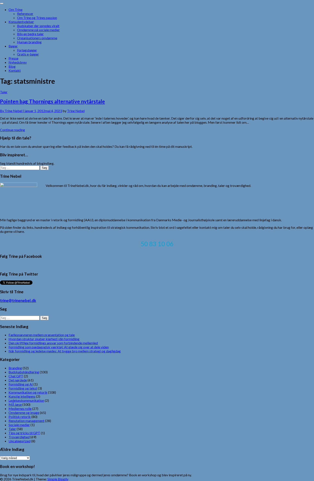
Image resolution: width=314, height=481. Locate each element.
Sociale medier (19, 425)
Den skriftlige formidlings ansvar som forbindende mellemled (53, 343)
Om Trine (15, 9)
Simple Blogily (57, 479)
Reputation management (26, 421)
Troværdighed (19, 437)
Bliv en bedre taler (30, 34)
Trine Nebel (76, 111)
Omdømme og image (24, 413)
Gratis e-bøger (28, 54)
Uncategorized (20, 441)
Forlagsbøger (27, 50)
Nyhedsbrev (18, 62)
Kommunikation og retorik (28, 392)
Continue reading (12, 130)
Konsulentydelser (21, 22)
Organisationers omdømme (37, 38)
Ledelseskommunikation (26, 400)
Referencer (25, 14)
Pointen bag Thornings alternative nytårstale (52, 101)
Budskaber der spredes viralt (38, 26)
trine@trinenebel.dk (18, 300)
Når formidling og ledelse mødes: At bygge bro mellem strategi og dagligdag (65, 351)
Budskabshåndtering (24, 372)
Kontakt (15, 70)
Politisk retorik (20, 417)
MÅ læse (15, 404)
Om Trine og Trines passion (37, 18)
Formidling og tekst (23, 388)
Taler (3, 92)
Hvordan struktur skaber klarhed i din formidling (44, 339)
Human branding (29, 42)
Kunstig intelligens (22, 396)
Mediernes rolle (20, 408)
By (12, 111)
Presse (13, 58)
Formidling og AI (21, 384)
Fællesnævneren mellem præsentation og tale (42, 335)
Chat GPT (16, 376)
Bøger (13, 46)
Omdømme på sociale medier (38, 30)
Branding (15, 368)
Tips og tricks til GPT (24, 433)
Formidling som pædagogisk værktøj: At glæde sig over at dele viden (59, 347)
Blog (12, 66)
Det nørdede (18, 380)
